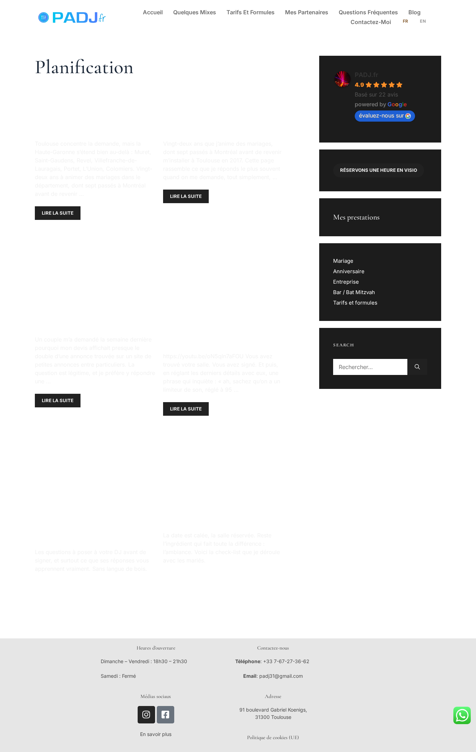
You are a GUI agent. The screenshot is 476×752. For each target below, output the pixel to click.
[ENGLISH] (422, 22)
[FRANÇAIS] (404, 22)
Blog (414, 12)
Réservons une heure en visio (378, 170)
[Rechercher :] (370, 367)
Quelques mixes (194, 12)
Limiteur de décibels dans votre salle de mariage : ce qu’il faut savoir (221, 297)
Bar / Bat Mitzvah (354, 292)
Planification (77, 233)
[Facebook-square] (165, 714)
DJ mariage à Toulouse (198, 101)
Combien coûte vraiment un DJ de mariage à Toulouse (87, 289)
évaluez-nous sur (381, 115)
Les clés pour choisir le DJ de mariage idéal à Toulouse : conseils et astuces (94, 493)
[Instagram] (146, 714)
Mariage (343, 261)
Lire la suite (58, 213)
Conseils (52, 233)
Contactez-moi (371, 21)
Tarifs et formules (251, 12)
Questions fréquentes (368, 12)
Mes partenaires (306, 12)
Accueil (153, 12)
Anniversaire (348, 271)
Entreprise (346, 281)
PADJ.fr (366, 74)
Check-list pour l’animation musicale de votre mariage (219, 485)
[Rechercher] (417, 367)
